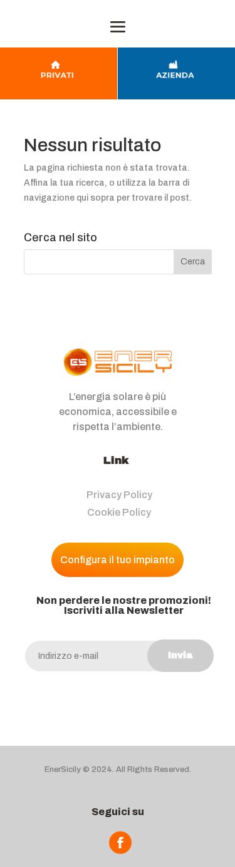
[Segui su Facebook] (120, 842)
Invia (180, 655)
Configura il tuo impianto (117, 559)
